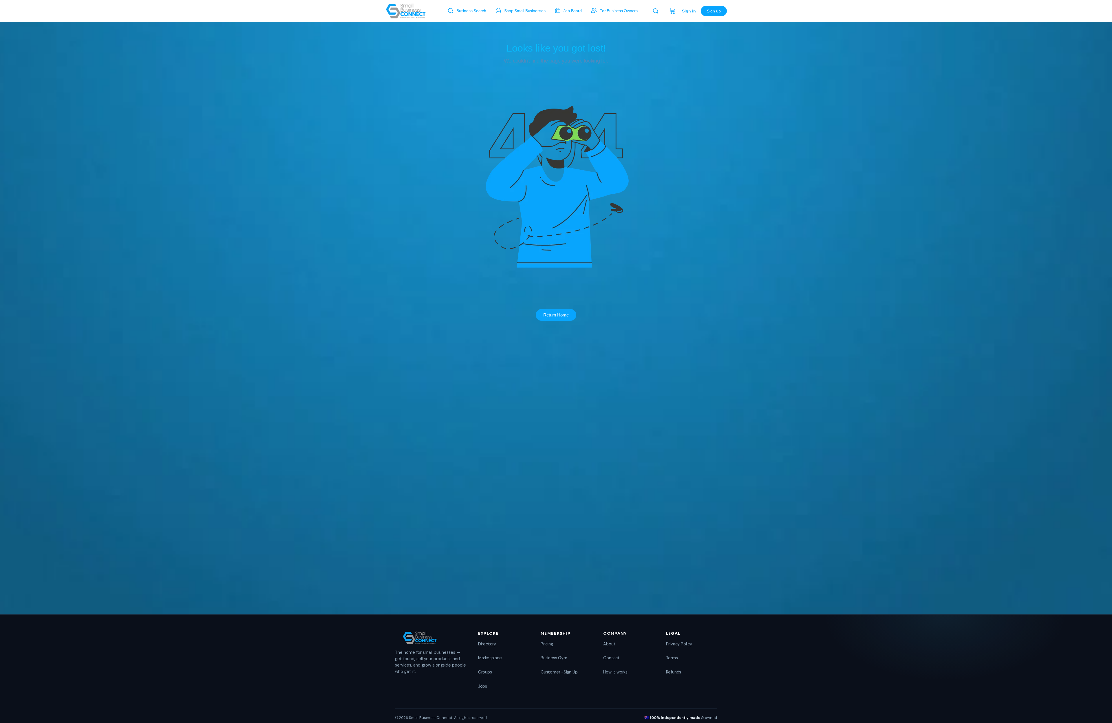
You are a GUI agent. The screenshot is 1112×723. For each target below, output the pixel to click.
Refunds (673, 672)
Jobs (482, 686)
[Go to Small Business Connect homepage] (405, 10)
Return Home (556, 314)
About (609, 644)
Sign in (689, 11)
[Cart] (672, 11)
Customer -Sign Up (559, 672)
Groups (485, 672)
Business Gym (554, 657)
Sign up (714, 11)
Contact (611, 657)
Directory (487, 644)
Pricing (547, 644)
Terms (672, 657)
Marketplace (490, 657)
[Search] (655, 11)
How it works (615, 672)
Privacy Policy (679, 644)
